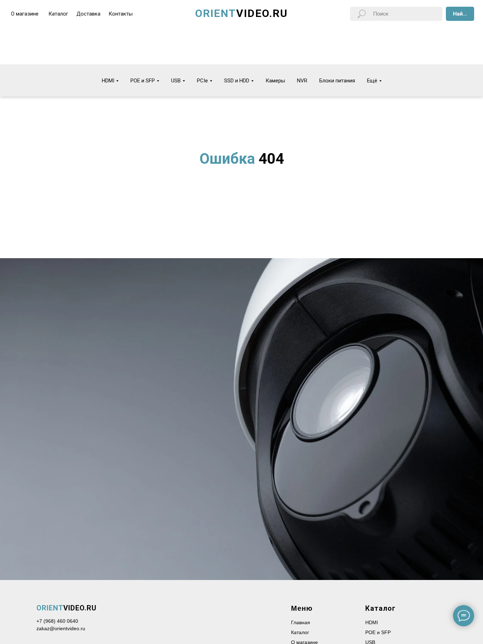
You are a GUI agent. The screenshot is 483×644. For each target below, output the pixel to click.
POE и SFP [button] (142, 80)
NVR (302, 80)
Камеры (275, 80)
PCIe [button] (202, 80)
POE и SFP (378, 632)
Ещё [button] (372, 80)
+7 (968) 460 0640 (57, 621)
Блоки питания (337, 80)
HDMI (371, 622)
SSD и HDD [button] (236, 80)
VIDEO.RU (66, 608)
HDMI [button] (108, 80)
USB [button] (176, 80)
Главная (300, 622)
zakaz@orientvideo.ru (60, 628)
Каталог (300, 632)
